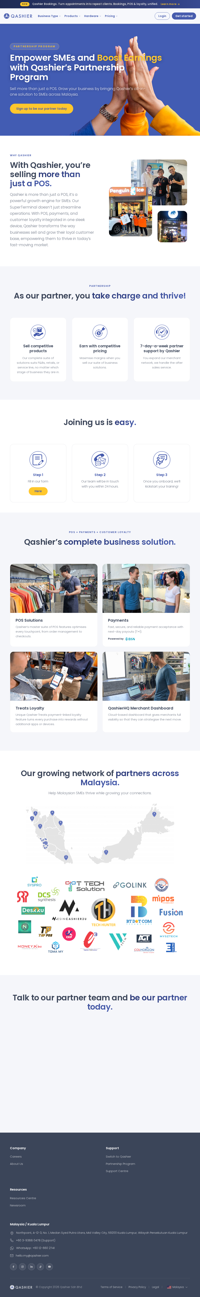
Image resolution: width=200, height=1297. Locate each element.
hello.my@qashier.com (32, 1255)
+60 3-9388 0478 (28, 1240)
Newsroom (18, 1205)
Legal (155, 1287)
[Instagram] (22, 1266)
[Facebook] (13, 1266)
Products (71, 16)
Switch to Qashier (118, 1156)
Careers (16, 1156)
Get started (184, 16)
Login (162, 16)
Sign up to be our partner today (41, 108)
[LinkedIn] (31, 1266)
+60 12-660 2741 (43, 1248)
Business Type (48, 16)
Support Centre (117, 1171)
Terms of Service (111, 1287)
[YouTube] (49, 1266)
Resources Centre (23, 1198)
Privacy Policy (137, 1287)
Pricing (110, 16)
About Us (16, 1164)
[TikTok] (40, 1266)
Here (38, 491)
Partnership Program (120, 1164)
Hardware (91, 16)
